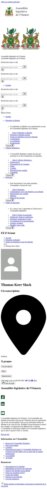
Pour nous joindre (11, 445)
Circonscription (7, 366)
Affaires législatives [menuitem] (12, 148)
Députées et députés (12, 240)
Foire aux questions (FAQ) (15, 473)
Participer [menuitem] (8, 177)
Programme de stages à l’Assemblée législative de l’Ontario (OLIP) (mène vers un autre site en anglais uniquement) (24, 452)
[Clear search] (24, 67)
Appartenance (6, 376)
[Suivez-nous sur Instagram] (2, 394)
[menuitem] (21, 133)
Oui (29, 380)
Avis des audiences (12, 479)
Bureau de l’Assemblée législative (17, 443)
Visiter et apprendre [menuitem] (12, 203)
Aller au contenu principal (10, 2)
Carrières (8, 447)
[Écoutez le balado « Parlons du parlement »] (2, 408)
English (8, 85)
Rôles (4, 371)
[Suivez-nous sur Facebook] (3, 398)
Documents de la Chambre (15, 467)
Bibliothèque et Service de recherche (18, 469)
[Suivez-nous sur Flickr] (2, 410)
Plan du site (5, 434)
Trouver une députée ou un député (17, 471)
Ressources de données (13, 477)
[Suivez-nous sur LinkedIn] (3, 405)
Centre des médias (12, 475)
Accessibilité (10, 456)
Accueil (8, 238)
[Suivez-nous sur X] (2, 401)
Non (35, 380)
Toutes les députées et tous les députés (19, 242)
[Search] (2, 70)
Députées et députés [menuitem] (12, 121)
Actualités (9, 458)
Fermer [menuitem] (9, 146)
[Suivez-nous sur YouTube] (3, 414)
